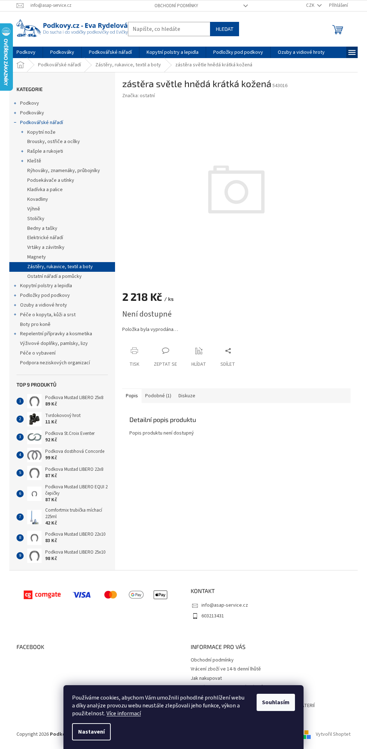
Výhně (33, 209)
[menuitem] (26, 52)
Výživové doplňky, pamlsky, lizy (54, 343)
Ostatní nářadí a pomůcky (54, 276)
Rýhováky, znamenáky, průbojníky (63, 170)
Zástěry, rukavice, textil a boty (60, 266)
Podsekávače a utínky (50, 180)
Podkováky (32, 113)
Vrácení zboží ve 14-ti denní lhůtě (226, 669)
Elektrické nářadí (45, 237)
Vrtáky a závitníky (46, 247)
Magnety (36, 257)
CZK (310, 5)
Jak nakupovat (206, 678)
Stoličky (35, 218)
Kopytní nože (41, 132)
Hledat (224, 29)
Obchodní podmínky (176, 6)
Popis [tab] (132, 395)
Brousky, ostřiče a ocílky (53, 141)
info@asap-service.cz (224, 605)
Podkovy (29, 103)
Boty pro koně (35, 324)
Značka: (138, 95)
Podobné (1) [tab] (158, 395)
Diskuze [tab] (186, 395)
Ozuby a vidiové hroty (43, 305)
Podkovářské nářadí (41, 122)
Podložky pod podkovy (45, 295)
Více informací (123, 713)
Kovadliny (37, 199)
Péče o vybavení (38, 353)
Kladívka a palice (45, 189)
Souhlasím (276, 702)
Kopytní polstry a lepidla (46, 285)
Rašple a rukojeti (45, 151)
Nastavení (91, 732)
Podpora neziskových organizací (55, 362)
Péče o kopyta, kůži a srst (48, 314)
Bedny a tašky (42, 228)
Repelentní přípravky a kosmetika (56, 333)
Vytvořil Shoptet (333, 734)
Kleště (34, 161)
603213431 (212, 616)
